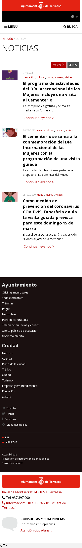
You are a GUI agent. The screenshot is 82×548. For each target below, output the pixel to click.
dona (50, 77)
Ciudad (6, 375)
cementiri (29, 77)
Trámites (8, 303)
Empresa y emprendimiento (20, 386)
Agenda (7, 358)
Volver (57, 65)
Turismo (7, 380)
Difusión (7, 39)
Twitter (10, 413)
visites (68, 77)
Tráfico (6, 369)
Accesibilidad (9, 454)
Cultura (6, 397)
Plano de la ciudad (13, 364)
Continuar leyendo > (38, 118)
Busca (72, 26)
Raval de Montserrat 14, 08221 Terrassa (32, 492)
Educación (8, 391)
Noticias (21, 39)
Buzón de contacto (12, 463)
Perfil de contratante (15, 320)
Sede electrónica (12, 298)
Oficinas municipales (15, 292)
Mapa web (11, 442)
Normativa (9, 314)
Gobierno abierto (13, 336)
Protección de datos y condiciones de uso (25, 458)
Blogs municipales (16, 424)
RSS (74, 65)
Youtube (11, 408)
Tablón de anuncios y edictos (21, 325)
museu (59, 77)
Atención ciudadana (35, 530)
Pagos (6, 309)
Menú (12, 26)
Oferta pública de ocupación (20, 331)
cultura (40, 77)
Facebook (10, 419)
